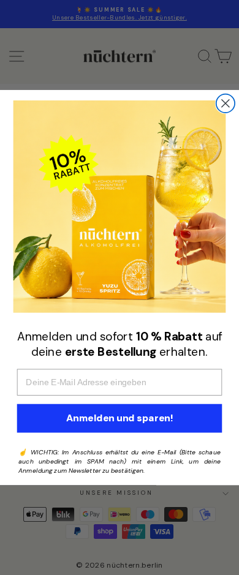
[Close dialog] (225, 103)
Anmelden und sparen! (119, 418)
